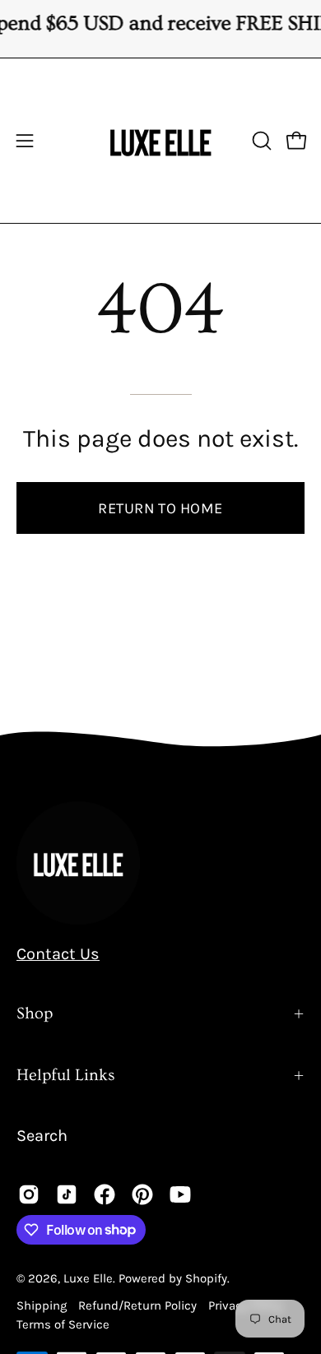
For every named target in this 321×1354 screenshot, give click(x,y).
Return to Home (160, 508)
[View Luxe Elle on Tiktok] (66, 1194)
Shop (34, 1013)
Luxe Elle (88, 1278)
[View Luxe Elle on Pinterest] (142, 1194)
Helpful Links (65, 1075)
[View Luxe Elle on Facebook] (104, 1194)
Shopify (206, 1278)
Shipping (43, 1305)
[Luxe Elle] (160, 141)
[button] (260, 140)
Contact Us (58, 953)
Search (41, 1135)
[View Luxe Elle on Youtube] (180, 1194)
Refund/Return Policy (137, 1305)
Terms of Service (62, 1324)
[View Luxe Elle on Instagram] (28, 1194)
